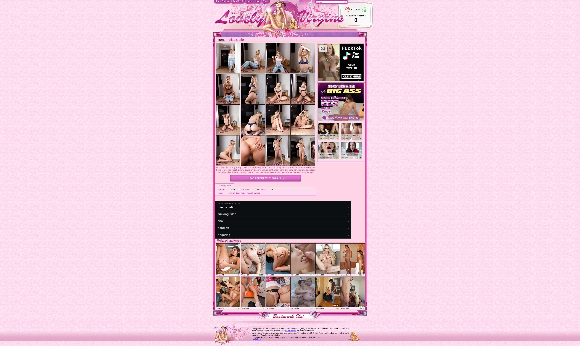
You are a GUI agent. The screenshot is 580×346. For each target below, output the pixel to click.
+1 (364, 9)
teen (238, 193)
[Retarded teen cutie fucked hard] (278, 292)
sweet (257, 193)
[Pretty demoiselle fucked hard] (228, 292)
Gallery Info (225, 185)
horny (243, 193)
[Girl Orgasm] (327, 258)
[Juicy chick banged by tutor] (228, 258)
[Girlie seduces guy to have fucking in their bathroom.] (352, 258)
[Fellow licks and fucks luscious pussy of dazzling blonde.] (327, 292)
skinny (232, 193)
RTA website (290, 331)
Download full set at (266, 177)
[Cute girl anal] (302, 258)
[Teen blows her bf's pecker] (253, 292)
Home (221, 40)
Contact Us (256, 340)
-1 (347, 9)
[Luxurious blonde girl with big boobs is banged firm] (352, 292)
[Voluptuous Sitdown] (278, 258)
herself (250, 193)
